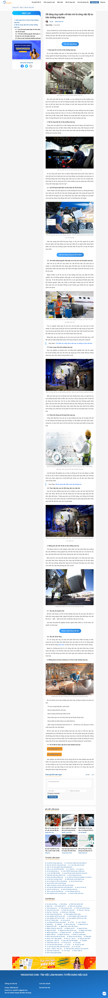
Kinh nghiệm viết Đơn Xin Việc (77, 918)
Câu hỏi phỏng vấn (83, 2)
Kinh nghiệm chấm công (73, 914)
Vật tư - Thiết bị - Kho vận (54, 948)
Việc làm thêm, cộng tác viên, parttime (77, 948)
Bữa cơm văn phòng (76, 906)
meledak (59, 924)
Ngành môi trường (85, 930)
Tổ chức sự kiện (79, 944)
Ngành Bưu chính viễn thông (69, 926)
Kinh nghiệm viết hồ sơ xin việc (56, 916)
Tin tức (68, 944)
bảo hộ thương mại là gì (70, 889)
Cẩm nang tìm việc (49, 2)
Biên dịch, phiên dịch (77, 904)
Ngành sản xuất (66, 932)
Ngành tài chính (79, 932)
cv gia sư (81, 869)
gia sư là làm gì (81, 887)
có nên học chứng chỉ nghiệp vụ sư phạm (79, 877)
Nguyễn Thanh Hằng (66, 832)
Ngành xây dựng (64, 934)
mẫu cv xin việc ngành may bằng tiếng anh (59, 867)
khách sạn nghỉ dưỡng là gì (55, 877)
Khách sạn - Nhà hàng (68, 912)
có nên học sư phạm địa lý (54, 879)
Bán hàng (64, 904)
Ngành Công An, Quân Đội (54, 928)
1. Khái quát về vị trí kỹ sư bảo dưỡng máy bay (26, 21)
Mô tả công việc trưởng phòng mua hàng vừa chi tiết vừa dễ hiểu (85, 850)
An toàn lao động (52, 904)
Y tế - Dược (66, 950)
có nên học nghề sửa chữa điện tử (76, 863)
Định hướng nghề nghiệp (54, 952)
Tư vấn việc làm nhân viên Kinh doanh (58, 946)
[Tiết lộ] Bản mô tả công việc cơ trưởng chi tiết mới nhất (85, 829)
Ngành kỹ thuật (51, 930)
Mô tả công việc (70, 2)
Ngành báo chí (83, 924)
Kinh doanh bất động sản (54, 914)
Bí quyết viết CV (61, 906)
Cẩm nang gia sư (52, 908)
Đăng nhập (94, 2)
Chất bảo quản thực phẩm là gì (56, 875)
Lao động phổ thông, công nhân (56, 922)
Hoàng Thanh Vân (59, 21)
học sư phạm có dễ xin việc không (57, 881)
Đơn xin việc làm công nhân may (56, 865)
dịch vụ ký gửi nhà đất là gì (55, 891)
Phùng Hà (47, 853)
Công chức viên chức (53, 910)
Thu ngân (78, 942)
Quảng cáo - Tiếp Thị (53, 940)
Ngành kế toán (83, 928)
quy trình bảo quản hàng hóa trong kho (75, 873)
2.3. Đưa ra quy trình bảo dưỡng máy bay (28, 38)
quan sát (61, 644)
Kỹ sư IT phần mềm (52, 920)
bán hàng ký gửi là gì (73, 891)
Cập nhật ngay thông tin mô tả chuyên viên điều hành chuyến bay (69, 850)
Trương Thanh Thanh (67, 853)
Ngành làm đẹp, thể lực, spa (68, 930)
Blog (21, 7)
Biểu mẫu (60, 2)
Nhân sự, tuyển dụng (79, 934)
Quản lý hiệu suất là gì (76, 893)
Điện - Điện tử (78, 950)
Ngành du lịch (70, 928)
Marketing (50, 924)
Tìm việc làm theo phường (54, 944)
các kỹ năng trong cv (53, 871)
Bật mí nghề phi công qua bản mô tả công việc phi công (69, 829)
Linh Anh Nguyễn (82, 832)
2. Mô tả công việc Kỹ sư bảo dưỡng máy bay (26, 26)
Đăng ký (102, 2)
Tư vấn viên (76, 946)
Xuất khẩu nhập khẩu (53, 950)
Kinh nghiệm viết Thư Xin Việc (56, 918)
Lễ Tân (72, 922)
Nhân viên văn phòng (75, 936)
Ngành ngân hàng (52, 932)
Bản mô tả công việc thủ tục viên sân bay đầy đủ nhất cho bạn (52, 829)
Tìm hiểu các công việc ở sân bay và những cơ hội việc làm (74, 343)
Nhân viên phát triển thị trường (56, 936)
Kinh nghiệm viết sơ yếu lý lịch (78, 916)
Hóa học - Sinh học (52, 912)
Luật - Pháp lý (82, 922)
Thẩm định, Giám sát (53, 942)
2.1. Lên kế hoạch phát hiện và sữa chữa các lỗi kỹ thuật (27, 30)
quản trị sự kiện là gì (53, 889)
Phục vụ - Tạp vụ (70, 938)
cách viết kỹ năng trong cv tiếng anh (73, 871)
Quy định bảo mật (44, 987)
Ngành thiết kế (51, 934)
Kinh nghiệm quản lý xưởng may (56, 893)
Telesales (84, 940)
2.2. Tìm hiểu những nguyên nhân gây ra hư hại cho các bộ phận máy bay (27, 35)
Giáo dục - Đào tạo (84, 910)
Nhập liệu (88, 936)
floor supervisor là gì (75, 875)
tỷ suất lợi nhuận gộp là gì (54, 863)
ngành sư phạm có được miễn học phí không (60, 885)
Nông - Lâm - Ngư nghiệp (54, 938)
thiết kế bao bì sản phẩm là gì (75, 879)
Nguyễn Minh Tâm (49, 832)
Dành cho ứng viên (68, 910)
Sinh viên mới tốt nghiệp (70, 940)
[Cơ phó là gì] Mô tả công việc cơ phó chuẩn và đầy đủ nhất (52, 850)
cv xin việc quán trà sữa (77, 865)
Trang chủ (15, 7)
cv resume (71, 869)
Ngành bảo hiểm (52, 926)
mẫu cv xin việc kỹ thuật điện (55, 869)
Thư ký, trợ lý (67, 942)
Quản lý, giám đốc (84, 938)
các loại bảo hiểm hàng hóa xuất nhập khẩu (60, 887)
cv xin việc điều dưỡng (53, 873)
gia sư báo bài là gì (76, 881)
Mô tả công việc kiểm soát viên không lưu (68, 484)
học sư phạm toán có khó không (56, 883)
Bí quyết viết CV (36, 2)
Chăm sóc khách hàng (82, 908)
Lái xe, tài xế (66, 920)
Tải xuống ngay (55, 749)
